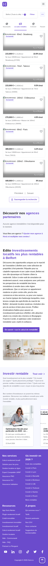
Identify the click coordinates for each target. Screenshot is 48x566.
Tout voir (38, 374)
